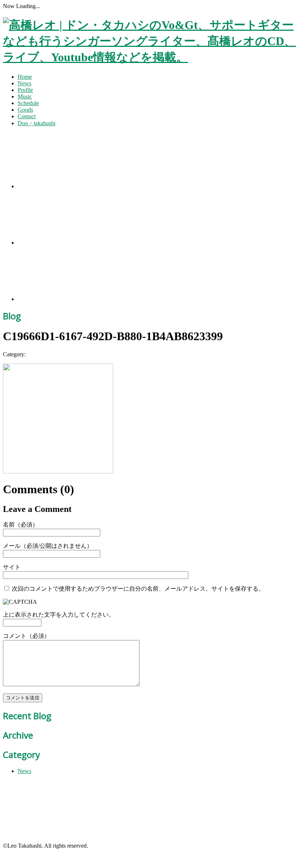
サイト (12, 567)
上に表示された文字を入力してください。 (59, 614)
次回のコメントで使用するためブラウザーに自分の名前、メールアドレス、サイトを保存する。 (138, 589)
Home (25, 77)
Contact (27, 116)
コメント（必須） (26, 636)
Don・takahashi (36, 123)
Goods (25, 110)
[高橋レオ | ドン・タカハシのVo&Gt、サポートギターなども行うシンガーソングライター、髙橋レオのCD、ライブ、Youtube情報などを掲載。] (150, 57)
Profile (25, 90)
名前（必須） (20, 524)
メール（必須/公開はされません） (48, 546)
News (24, 83)
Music (25, 96)
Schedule (28, 103)
